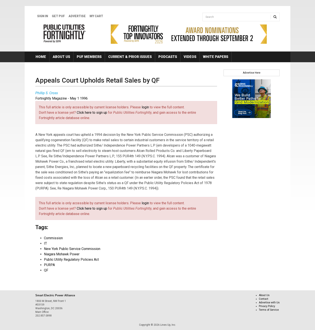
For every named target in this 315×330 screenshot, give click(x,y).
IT (45, 243)
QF (46, 270)
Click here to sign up (92, 113)
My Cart (96, 16)
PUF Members (89, 57)
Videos (190, 57)
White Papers (215, 57)
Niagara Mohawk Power (62, 254)
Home (41, 57)
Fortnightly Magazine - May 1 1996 (61, 98)
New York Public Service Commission (72, 249)
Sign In (42, 16)
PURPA (49, 265)
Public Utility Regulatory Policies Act (71, 259)
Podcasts (167, 57)
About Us (61, 57)
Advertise (77, 16)
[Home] (64, 33)
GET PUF (58, 16)
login (145, 107)
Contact (263, 298)
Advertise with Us (269, 302)
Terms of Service (269, 309)
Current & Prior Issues (130, 57)
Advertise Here (251, 72)
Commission (53, 238)
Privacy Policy (267, 306)
